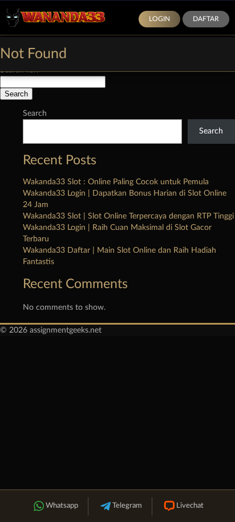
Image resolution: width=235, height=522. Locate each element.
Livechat (190, 505)
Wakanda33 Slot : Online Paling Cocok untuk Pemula (116, 182)
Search (35, 114)
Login (159, 18)
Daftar (206, 18)
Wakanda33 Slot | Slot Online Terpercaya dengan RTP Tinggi (128, 216)
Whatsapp (62, 505)
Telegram (127, 505)
